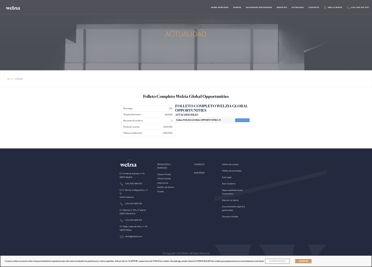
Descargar (242, 120)
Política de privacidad (231, 171)
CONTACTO (199, 164)
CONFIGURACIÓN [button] (277, 261)
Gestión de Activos (165, 187)
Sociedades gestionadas (259, 7)
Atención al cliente (230, 200)
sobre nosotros (219, 7)
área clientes (335, 7)
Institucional (162, 183)
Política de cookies (230, 164)
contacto (313, 7)
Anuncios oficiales (230, 216)
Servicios (282, 7)
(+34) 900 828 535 (360, 7)
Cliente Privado (164, 174)
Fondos (237, 7)
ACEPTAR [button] (303, 261)
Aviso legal (226, 177)
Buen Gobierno (229, 183)
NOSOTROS (199, 173)
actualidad (298, 7)
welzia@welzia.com (133, 236)
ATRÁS (19, 79)
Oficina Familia (164, 178)
